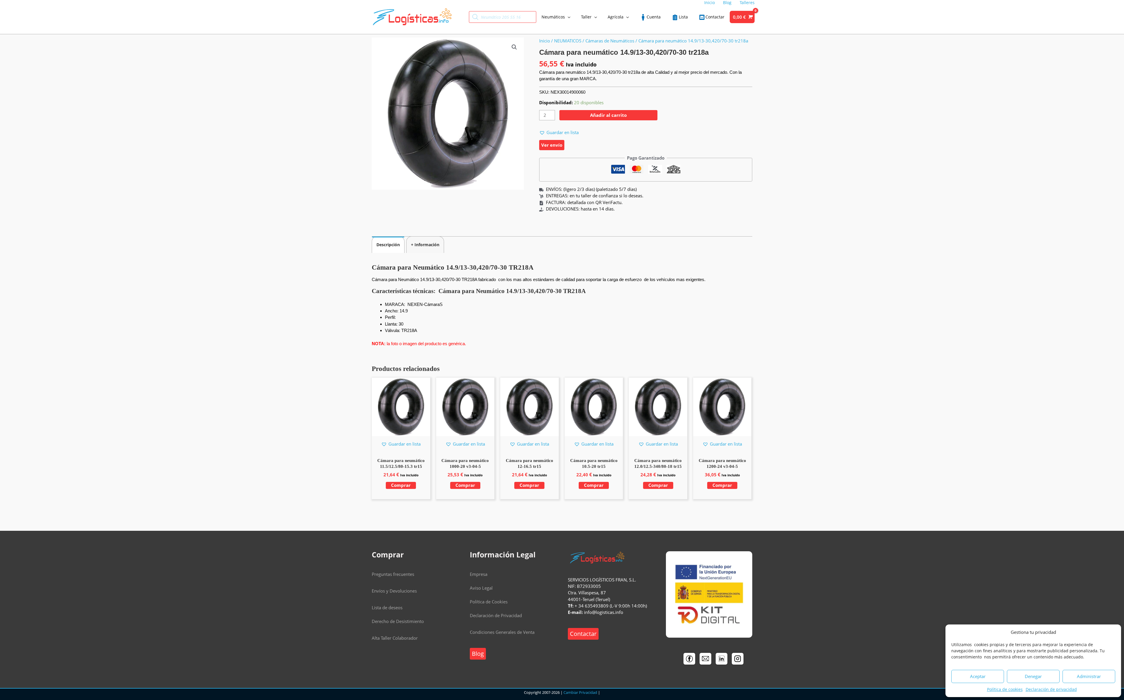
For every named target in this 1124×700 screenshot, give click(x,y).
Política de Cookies (489, 602)
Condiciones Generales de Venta (502, 632)
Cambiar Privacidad (580, 692)
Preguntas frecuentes (393, 574)
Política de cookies (1005, 689)
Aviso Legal (481, 588)
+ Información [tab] (425, 244)
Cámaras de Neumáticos (609, 41)
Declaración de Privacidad (496, 615)
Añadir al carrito (608, 115)
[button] (514, 47)
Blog (478, 654)
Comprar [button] (401, 485)
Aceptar (978, 676)
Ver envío (551, 145)
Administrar (1089, 676)
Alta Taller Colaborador (395, 638)
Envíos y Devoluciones (394, 591)
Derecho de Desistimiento (398, 621)
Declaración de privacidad (1051, 689)
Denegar (1033, 676)
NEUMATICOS (567, 41)
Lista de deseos (387, 607)
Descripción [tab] (388, 244)
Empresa (478, 574)
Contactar (583, 634)
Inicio (544, 41)
